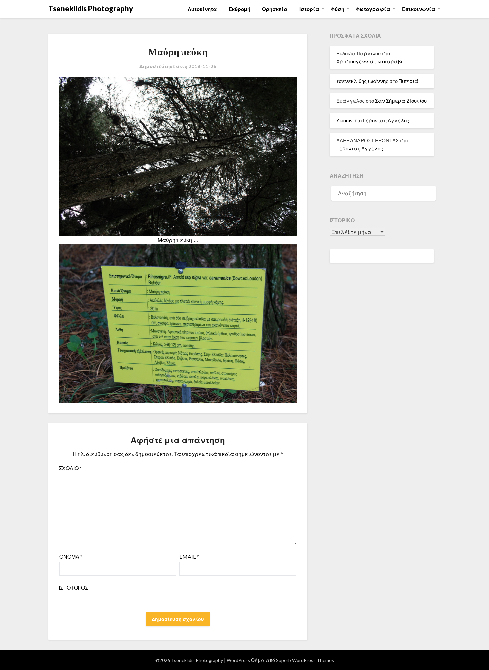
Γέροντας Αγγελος (386, 120)
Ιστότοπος (73, 587)
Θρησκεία (275, 9)
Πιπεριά (408, 81)
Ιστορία (309, 9)
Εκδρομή (239, 9)
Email (189, 556)
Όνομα (70, 556)
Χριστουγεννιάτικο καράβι (369, 61)
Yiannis (344, 120)
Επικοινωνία (418, 9)
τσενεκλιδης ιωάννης (362, 81)
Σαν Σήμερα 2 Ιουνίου (401, 101)
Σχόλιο (70, 468)
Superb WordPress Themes (305, 660)
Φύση (337, 9)
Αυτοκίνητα (202, 9)
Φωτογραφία (373, 9)
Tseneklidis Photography (90, 8)
